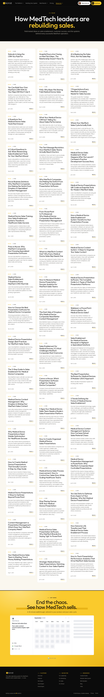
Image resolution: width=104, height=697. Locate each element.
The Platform (18, 3)
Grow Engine (41, 683)
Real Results (43, 3)
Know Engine (41, 686)
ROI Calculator (83, 681)
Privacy (92, 693)
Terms (96, 693)
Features (40, 678)
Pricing (52, 3)
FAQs (81, 686)
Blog (81, 683)
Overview (40, 675)
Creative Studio (84, 675)
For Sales (61, 681)
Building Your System (31, 3)
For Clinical (61, 683)
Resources (59, 3)
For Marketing (62, 678)
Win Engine (40, 681)
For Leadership (62, 675)
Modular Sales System (85, 678)
